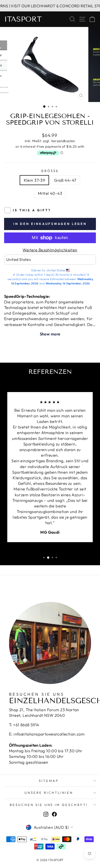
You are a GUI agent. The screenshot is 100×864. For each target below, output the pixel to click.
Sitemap (49, 781)
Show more (50, 333)
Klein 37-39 (34, 180)
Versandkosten (63, 141)
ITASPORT (23, 19)
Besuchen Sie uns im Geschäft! (49, 805)
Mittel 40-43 (50, 193)
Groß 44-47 (65, 180)
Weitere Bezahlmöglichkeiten (50, 249)
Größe (50, 171)
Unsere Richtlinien (49, 793)
